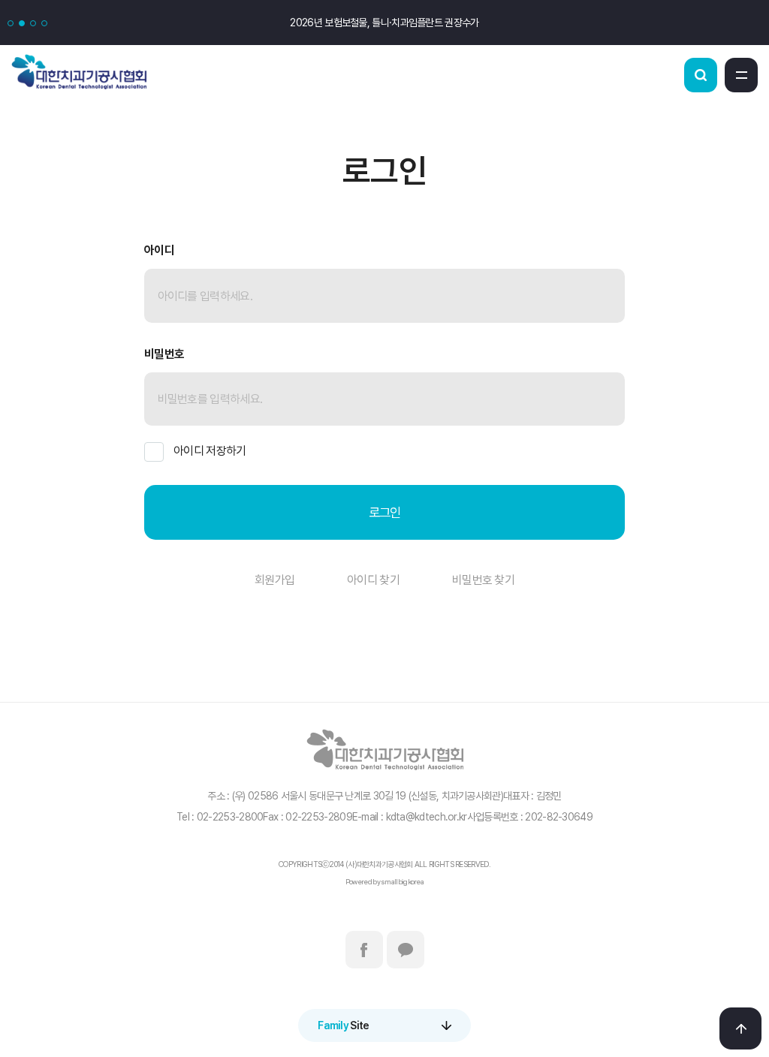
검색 (700, 75)
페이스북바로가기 (364, 949)
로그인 (385, 512)
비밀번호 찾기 (483, 580)
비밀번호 (164, 354)
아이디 (159, 250)
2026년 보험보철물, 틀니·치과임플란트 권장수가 (384, 23)
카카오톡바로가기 (405, 949)
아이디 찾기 (373, 580)
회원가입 (274, 580)
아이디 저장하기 (209, 451)
